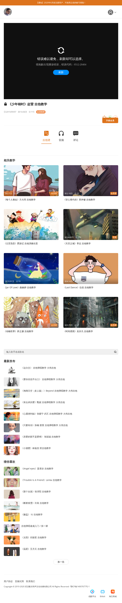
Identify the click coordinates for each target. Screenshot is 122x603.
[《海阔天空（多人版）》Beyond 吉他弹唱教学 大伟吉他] (12, 393)
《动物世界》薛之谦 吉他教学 (18, 331)
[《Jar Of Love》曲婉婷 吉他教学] (31, 268)
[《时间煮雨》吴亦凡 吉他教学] (90, 312)
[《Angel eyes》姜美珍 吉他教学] (12, 470)
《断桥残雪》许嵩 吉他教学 (35, 502)
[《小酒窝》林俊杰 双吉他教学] (12, 450)
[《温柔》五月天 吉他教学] (12, 551)
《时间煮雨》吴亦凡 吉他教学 (78, 331)
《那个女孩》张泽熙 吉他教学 (36, 491)
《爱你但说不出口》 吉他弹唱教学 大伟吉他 (43, 379)
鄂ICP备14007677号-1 (80, 586)
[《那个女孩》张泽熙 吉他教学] (12, 493)
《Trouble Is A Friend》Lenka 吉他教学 (41, 480)
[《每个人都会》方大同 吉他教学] (31, 180)
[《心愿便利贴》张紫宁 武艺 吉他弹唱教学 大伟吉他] (12, 416)
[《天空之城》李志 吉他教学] (90, 224)
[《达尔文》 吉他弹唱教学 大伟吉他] (12, 370)
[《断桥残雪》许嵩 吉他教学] (12, 505)
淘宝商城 (113, 596)
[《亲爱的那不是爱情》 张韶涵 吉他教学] (12, 439)
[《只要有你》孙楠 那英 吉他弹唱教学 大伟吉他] (12, 427)
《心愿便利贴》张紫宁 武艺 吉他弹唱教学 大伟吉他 (46, 413)
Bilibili (102, 596)
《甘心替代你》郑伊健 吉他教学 (79, 199)
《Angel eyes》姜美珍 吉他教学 (37, 468)
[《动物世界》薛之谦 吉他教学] (31, 312)
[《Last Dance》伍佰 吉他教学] (90, 268)
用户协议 (8, 581)
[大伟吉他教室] (8, 11)
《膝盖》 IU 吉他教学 (32, 514)
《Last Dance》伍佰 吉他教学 (78, 287)
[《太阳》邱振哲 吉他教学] (12, 539)
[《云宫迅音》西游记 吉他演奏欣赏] (31, 224)
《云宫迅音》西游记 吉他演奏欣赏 (21, 243)
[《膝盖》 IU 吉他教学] (12, 516)
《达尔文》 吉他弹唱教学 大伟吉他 (38, 367)
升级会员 (110, 120)
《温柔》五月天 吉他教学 (33, 548)
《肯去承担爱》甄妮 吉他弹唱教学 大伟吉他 (43, 402)
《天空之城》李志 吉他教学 (77, 243)
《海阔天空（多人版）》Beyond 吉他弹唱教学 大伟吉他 (49, 390)
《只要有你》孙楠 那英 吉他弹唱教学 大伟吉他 (44, 425)
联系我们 (30, 581)
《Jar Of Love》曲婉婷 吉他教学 (20, 287)
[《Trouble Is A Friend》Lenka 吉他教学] (12, 482)
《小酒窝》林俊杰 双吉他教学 (36, 448)
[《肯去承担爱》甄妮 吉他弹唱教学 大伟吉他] (12, 404)
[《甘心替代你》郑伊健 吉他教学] (90, 180)
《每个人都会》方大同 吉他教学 (20, 199)
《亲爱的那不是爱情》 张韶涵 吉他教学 (40, 436)
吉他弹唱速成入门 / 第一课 (34, 525)
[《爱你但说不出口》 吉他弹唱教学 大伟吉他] (12, 381)
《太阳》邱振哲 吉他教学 (33, 537)
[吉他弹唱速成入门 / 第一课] (12, 528)
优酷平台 (92, 596)
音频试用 (19, 581)
